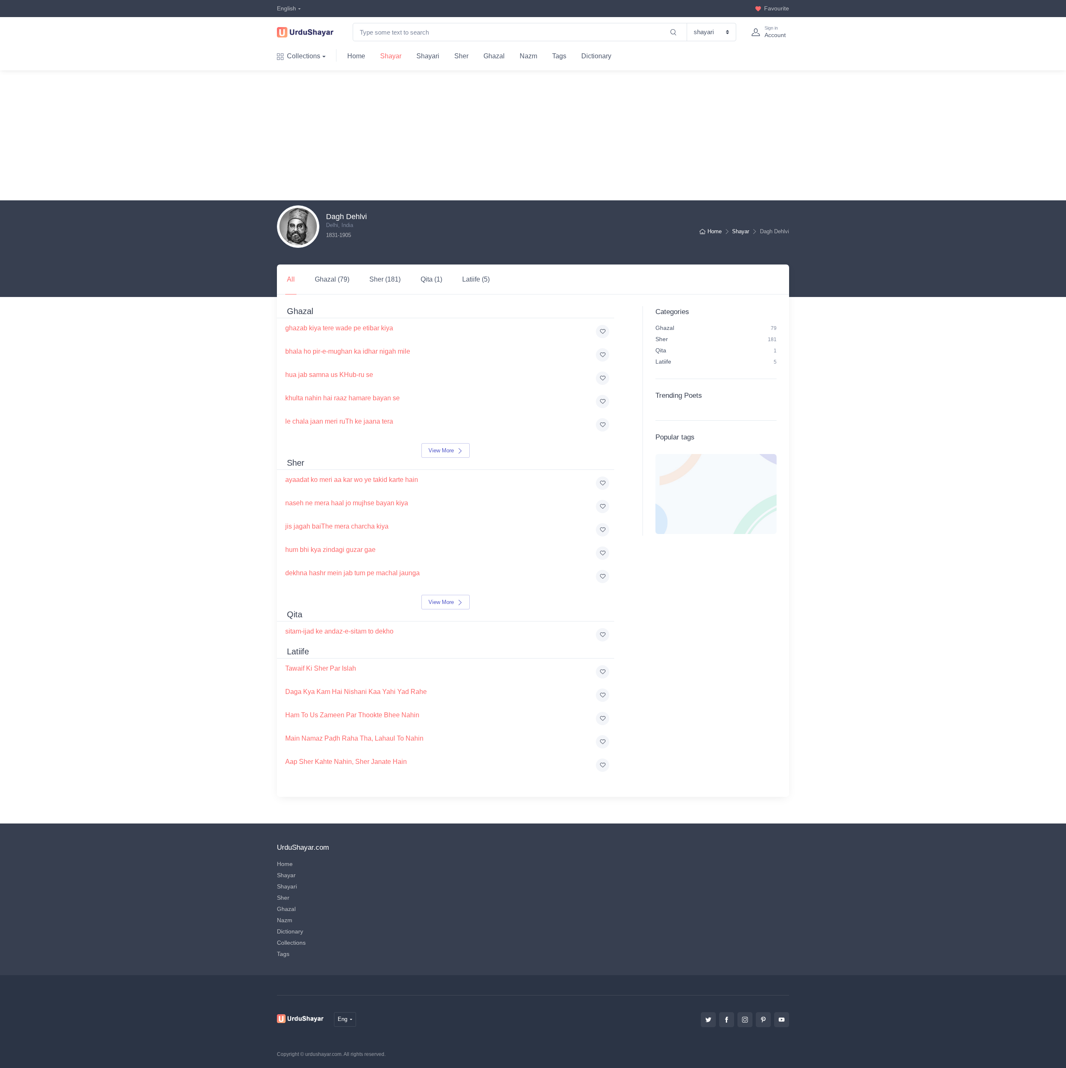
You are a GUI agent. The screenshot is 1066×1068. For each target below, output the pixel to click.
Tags (559, 56)
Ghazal (494, 56)
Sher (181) (385, 279)
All (291, 279)
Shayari (427, 56)
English (286, 8)
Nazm (528, 56)
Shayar (390, 56)
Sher (461, 56)
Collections (303, 56)
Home (356, 56)
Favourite (776, 8)
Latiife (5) (476, 279)
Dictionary (596, 56)
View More (442, 450)
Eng (342, 1019)
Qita (716, 350)
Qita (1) (431, 279)
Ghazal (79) (332, 279)
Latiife (716, 361)
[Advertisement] (540, 135)
